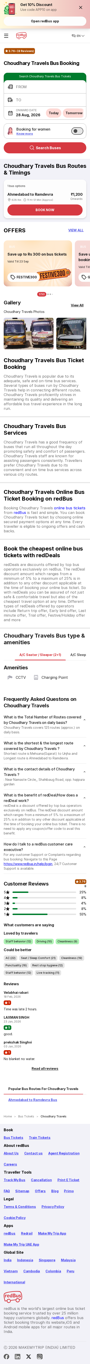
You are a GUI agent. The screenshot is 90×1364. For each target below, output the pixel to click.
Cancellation (41, 1180)
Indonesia (25, 1260)
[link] (38, 263)
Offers (40, 1191)
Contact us (33, 1153)
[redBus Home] (21, 35)
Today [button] (54, 113)
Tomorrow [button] (74, 113)
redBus (20, 512)
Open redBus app (45, 21)
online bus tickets (69, 508)
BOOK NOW (45, 210)
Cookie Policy (15, 1218)
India (8, 1260)
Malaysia (68, 1260)
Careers (10, 1164)
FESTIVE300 (27, 277)
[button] (80, 7)
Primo (69, 1191)
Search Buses (48, 148)
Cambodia (31, 1271)
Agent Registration (64, 1153)
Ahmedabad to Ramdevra (30, 194)
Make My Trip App (52, 1233)
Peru (70, 1271)
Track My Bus (14, 1180)
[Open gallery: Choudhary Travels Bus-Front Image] (29, 334)
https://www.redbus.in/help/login (28, 864)
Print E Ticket (68, 1180)
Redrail (27, 1233)
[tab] (40, 654)
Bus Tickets (13, 1138)
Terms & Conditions (20, 1207)
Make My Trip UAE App (21, 1244)
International (14, 1282)
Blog (54, 1191)
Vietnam (11, 1271)
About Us (11, 1153)
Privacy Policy (53, 1207)
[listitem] (12, 247)
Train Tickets (40, 1138)
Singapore (47, 1260)
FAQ (7, 1191)
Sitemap (22, 1191)
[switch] (77, 131)
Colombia (53, 1271)
